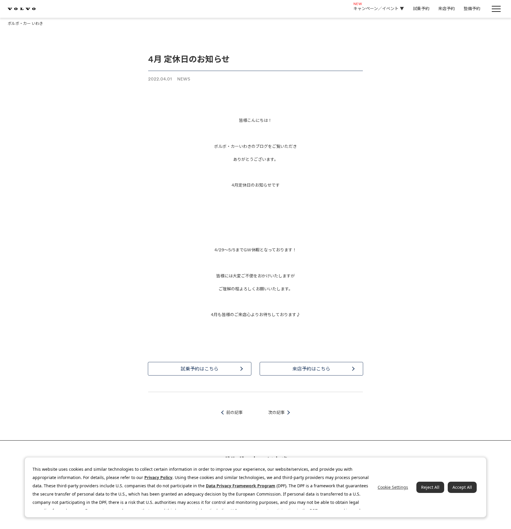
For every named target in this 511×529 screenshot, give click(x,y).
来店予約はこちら (311, 369)
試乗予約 (421, 8)
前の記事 (234, 412)
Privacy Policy (158, 477)
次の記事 (276, 412)
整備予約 (472, 8)
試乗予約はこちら (200, 369)
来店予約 (446, 8)
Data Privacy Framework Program (240, 485)
